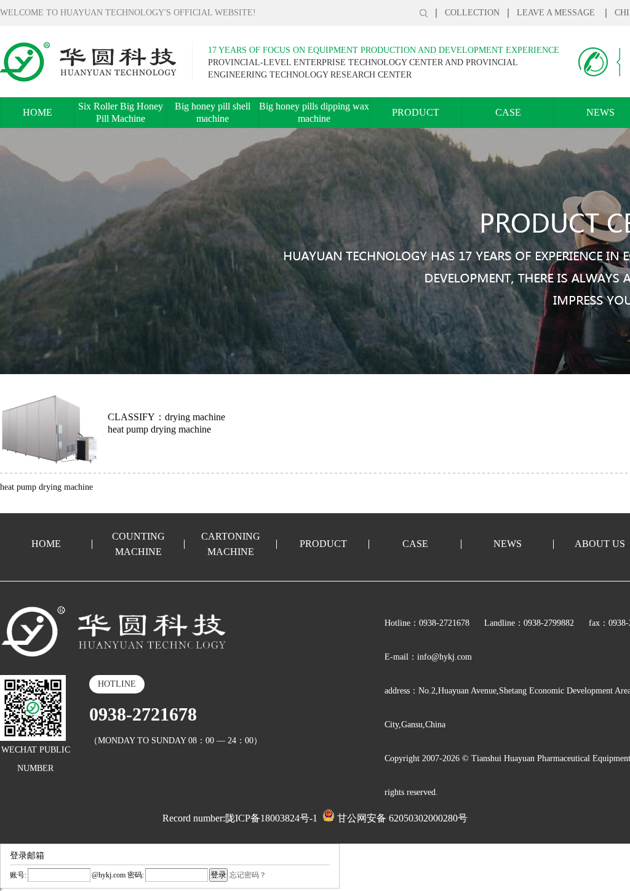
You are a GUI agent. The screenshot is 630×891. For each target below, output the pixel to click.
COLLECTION (472, 12)
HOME (37, 112)
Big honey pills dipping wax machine (314, 112)
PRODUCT (415, 112)
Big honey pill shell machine (212, 112)
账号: (18, 875)
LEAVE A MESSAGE (557, 12)
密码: (135, 875)
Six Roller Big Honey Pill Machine (120, 112)
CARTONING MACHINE (230, 544)
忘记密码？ (247, 875)
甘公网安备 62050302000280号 (401, 818)
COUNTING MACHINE (138, 544)
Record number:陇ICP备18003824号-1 (239, 818)
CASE (508, 112)
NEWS (507, 543)
